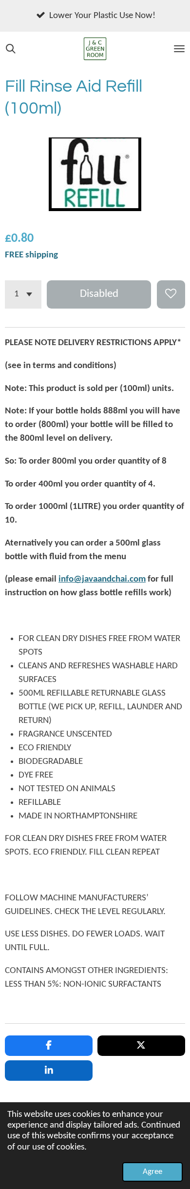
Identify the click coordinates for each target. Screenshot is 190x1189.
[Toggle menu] (179, 49)
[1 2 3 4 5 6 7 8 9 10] (23, 294)
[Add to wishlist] (171, 294)
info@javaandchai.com (102, 579)
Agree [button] (152, 1172)
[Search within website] (10, 49)
